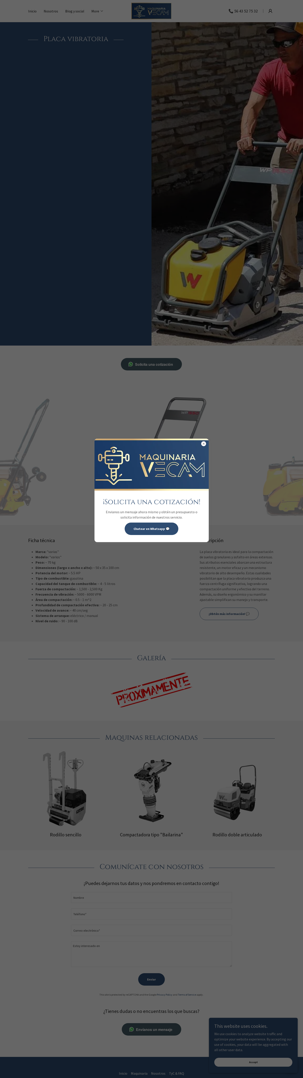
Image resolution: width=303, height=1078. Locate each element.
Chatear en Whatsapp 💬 (151, 529)
